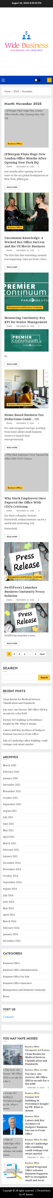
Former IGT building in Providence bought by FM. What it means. (37, 1103)
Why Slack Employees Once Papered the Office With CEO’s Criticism (25, 502)
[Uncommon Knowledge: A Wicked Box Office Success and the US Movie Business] (26, 212)
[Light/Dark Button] (37, 80)
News (6, 996)
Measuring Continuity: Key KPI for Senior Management (25, 320)
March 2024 (9, 921)
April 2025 (9, 836)
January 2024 (10, 934)
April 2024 (9, 914)
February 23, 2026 (35, 1088)
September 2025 (12, 804)
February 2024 (11, 927)
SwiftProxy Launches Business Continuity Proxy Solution (24, 591)
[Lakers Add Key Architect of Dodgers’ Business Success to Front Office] (13, 1125)
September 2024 (12, 882)
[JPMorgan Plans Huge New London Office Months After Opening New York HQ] (26, 128)
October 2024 (10, 875)
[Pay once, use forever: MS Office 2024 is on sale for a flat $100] (13, 1078)
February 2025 (11, 849)
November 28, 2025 (25, 326)
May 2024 (8, 908)
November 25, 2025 (25, 600)
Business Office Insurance (20, 404)
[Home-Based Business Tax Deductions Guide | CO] (26, 389)
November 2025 (12, 791)
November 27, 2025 (25, 423)
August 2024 (10, 888)
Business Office (15, 143)
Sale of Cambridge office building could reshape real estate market (36, 1148)
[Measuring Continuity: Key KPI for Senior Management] (26, 292)
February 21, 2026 (35, 1157)
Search (10, 668)
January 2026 (10, 778)
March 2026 (9, 765)
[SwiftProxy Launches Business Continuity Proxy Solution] (26, 561)
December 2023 (11, 940)
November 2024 (12, 869)
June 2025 (8, 823)
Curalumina (8, 1017)
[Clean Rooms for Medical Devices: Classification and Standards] (13, 1055)
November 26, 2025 (25, 511)
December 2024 (11, 862)
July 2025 (8, 817)
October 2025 (10, 797)
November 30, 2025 (25, 167)
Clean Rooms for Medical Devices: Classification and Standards (21, 701)
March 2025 (9, 843)
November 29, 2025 (25, 250)
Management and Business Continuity (25, 307)
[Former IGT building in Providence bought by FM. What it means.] (13, 1101)
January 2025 (10, 856)
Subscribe (49, 80)
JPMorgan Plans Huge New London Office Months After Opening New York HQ (25, 158)
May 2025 (8, 830)
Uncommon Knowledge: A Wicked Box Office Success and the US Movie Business (24, 242)
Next (42, 654)
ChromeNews (43, 1190)
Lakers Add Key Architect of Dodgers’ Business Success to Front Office (36, 1127)
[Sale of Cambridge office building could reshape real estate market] (13, 1148)
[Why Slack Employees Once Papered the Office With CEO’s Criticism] (26, 472)
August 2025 (10, 810)
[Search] (44, 80)
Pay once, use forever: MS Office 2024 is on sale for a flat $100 (37, 1078)
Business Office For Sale (16, 976)
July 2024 (8, 895)
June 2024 (8, 901)
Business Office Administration (20, 970)
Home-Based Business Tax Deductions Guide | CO (24, 417)
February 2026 (11, 771)
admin (9, 167)
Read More (12, 187)
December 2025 (11, 784)
